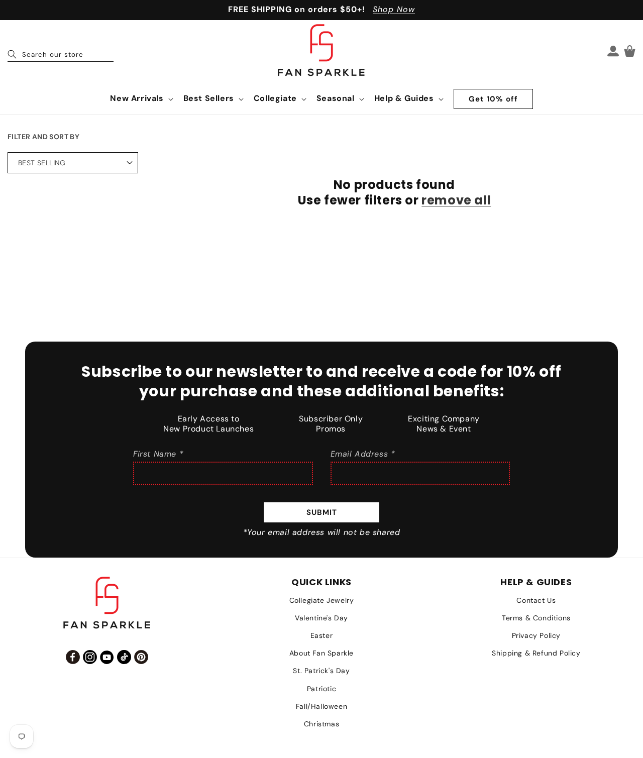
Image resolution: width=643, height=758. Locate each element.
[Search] (12, 54)
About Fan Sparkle (321, 653)
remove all (456, 200)
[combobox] (60, 51)
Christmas (321, 723)
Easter (321, 635)
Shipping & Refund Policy (536, 653)
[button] (140, 98)
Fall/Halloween (321, 706)
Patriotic (321, 688)
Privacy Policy (536, 635)
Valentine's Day (321, 617)
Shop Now (394, 9)
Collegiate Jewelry (321, 600)
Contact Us (536, 600)
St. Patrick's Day (321, 670)
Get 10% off (493, 99)
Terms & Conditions (536, 617)
